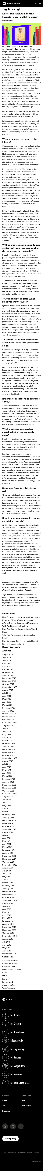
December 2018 (9, 927)
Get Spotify (12, 1138)
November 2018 (9, 930)
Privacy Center (12, 1152)
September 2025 (9, 687)
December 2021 (9, 820)
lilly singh (6, 602)
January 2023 (8, 782)
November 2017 (9, 953)
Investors (6, 1111)
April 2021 (6, 844)
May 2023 (6, 770)
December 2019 (9, 891)
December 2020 (9, 856)
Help (23, 1100)
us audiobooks (20, 605)
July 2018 (6, 942)
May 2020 (6, 876)
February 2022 (8, 814)
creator (36, 600)
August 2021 (7, 832)
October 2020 (8, 862)
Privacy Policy (22, 1152)
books (16, 600)
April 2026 (6, 666)
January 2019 (8, 924)
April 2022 (6, 808)
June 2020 (6, 873)
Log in (4, 979)
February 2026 (8, 672)
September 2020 (9, 865)
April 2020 (6, 879)
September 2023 (9, 758)
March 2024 (7, 740)
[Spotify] (11, 3)
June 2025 (6, 696)
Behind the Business (10, 963)
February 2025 (8, 708)
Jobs (4, 1105)
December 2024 (9, 713)
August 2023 (7, 761)
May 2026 (6, 663)
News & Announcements (13, 969)
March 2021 (7, 847)
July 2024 (6, 728)
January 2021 (8, 853)
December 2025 (9, 678)
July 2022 (6, 799)
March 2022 (7, 811)
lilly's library (15, 602)
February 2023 (8, 779)
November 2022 (9, 788)
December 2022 (9, 785)
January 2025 (8, 711)
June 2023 (6, 767)
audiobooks (11, 594)
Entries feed (7, 982)
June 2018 (6, 945)
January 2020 (8, 888)
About (4, 1100)
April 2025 (6, 702)
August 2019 (7, 903)
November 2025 (9, 681)
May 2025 (6, 699)
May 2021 (6, 841)
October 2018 (8, 933)
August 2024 (7, 725)
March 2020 (7, 882)
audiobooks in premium (27, 594)
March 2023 (7, 776)
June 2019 (6, 909)
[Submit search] (39, 609)
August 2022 (7, 796)
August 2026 (7, 654)
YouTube (29, 605)
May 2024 (6, 734)
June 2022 (6, 802)
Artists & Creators (10, 960)
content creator (26, 600)
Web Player (26, 1105)
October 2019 (8, 897)
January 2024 (8, 746)
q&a (22, 602)
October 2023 (8, 755)
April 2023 (6, 773)
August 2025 (7, 690)
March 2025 (7, 705)
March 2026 (7, 669)
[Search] (35, 3)
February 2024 (8, 743)
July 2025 (6, 693)
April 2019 (6, 915)
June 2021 (6, 838)
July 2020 (6, 871)
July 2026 (6, 657)
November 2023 (9, 752)
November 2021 (9, 823)
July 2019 (6, 906)
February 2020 (8, 885)
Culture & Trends (9, 966)
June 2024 (6, 731)
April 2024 (6, 737)
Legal (4, 1152)
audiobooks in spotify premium (15, 597)
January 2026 (8, 675)
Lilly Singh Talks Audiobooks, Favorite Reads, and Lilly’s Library (20, 15)
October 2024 (8, 719)
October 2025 (8, 684)
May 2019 (6, 912)
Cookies (29, 1152)
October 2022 (8, 791)
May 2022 (6, 805)
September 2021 (9, 829)
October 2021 (8, 826)
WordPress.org (8, 988)
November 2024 (9, 716)
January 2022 (8, 817)
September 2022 (9, 793)
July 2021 (6, 835)
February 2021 (8, 850)
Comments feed (9, 985)
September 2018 (9, 936)
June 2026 (6, 660)
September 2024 (9, 722)
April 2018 (6, 950)
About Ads (36, 1152)
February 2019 (8, 921)
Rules (4, 972)
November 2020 (9, 859)
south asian (29, 602)
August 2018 (7, 939)
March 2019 (7, 918)
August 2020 (7, 868)
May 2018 (6, 947)
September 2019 (9, 900)
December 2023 (9, 749)
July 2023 (6, 764)
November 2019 (9, 894)
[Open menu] (40, 3)
